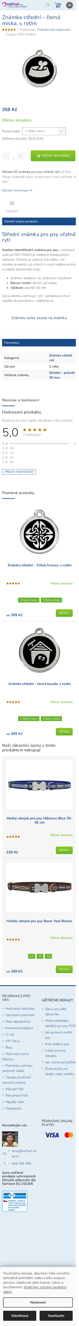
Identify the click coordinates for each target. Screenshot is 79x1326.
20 (48, 956)
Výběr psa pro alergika (55, 1053)
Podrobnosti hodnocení (54, 29)
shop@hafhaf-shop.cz (24, 1153)
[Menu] (69, 5)
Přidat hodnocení (18, 472)
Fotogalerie (13, 1108)
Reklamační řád (16, 1095)
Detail (64, 613)
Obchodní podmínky (20, 1015)
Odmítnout (19, 1315)
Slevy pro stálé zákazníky (56, 1011)
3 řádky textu (51, 600)
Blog (8, 1047)
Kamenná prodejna (19, 1028)
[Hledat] (47, 5)
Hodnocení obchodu (20, 1008)
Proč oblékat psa (57, 1044)
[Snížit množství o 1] (6, 156)
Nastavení (38, 1302)
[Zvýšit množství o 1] (20, 156)
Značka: (21, 34)
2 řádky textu (29, 600)
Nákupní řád (14, 1089)
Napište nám (14, 1102)
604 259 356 (21, 1163)
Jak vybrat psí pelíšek (60, 1062)
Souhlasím (56, 1315)
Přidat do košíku (56, 156)
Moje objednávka (17, 1021)
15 (40, 956)
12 (31, 956)
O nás (9, 1034)
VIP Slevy (12, 1041)
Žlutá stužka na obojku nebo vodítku (60, 1071)
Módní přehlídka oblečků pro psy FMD (60, 1023)
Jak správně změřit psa (58, 1035)
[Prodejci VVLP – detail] (14, 1201)
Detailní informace (15, 190)
